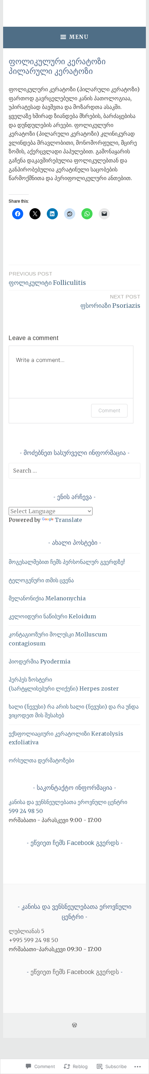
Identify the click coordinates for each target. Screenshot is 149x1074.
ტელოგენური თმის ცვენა (41, 580)
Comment (109, 410)
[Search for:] (74, 470)
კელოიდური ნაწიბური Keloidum (52, 616)
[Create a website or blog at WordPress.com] (74, 1025)
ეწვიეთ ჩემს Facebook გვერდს (74, 842)
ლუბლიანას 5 (26, 931)
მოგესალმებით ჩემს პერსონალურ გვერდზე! (67, 561)
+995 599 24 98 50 (33, 940)
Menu (79, 37)
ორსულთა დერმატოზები (41, 760)
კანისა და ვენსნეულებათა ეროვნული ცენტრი (68, 801)
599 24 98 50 (26, 810)
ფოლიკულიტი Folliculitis (47, 279)
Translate (68, 519)
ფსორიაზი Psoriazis (110, 302)
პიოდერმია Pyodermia (39, 661)
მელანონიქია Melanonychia (47, 598)
